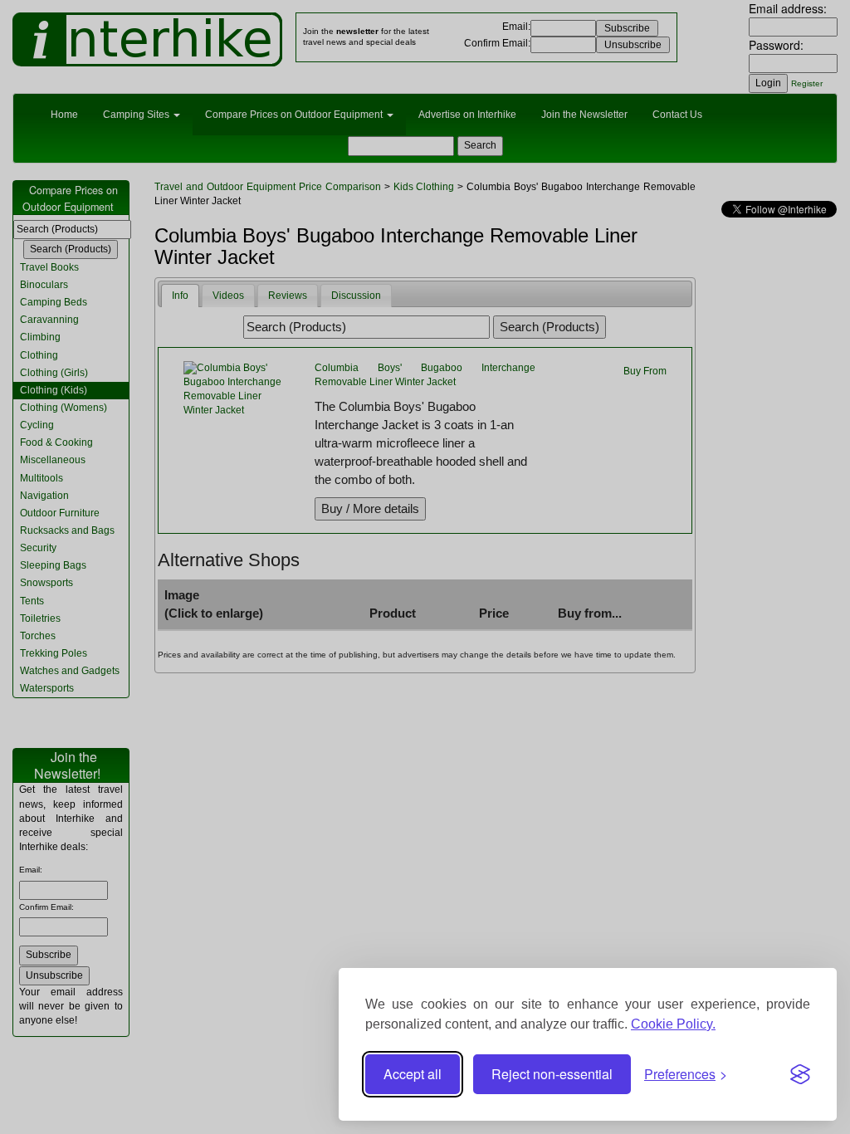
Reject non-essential (552, 1073)
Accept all (412, 1073)
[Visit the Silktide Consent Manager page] (800, 1074)
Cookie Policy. (673, 1024)
